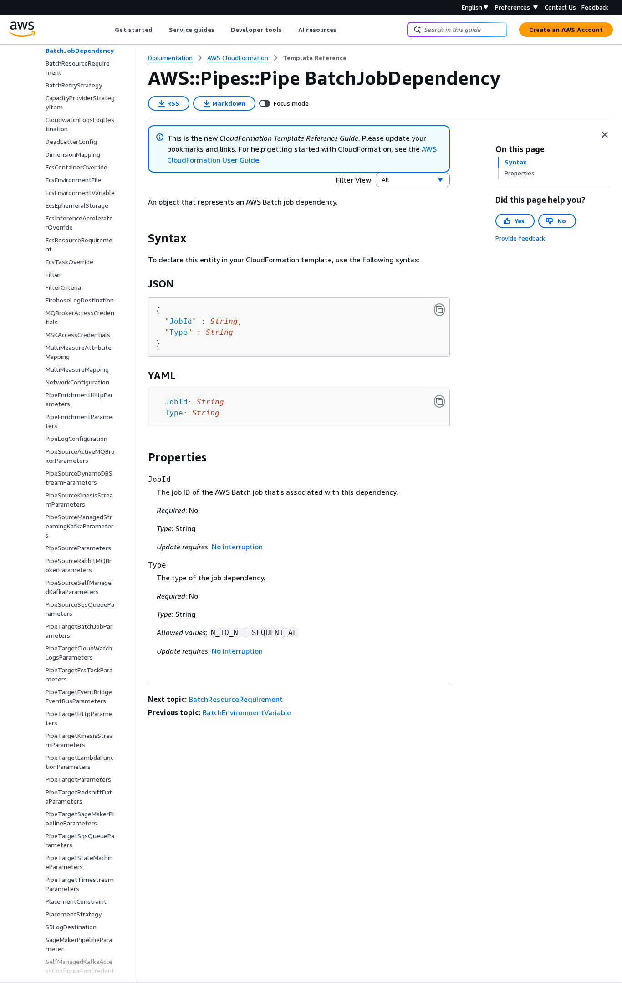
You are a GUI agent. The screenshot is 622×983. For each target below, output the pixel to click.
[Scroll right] (343, 29)
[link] (315, 57)
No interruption (237, 546)
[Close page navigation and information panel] (604, 135)
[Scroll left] (108, 29)
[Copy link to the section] (140, 238)
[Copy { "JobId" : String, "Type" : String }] (439, 309)
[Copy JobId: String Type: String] (439, 401)
